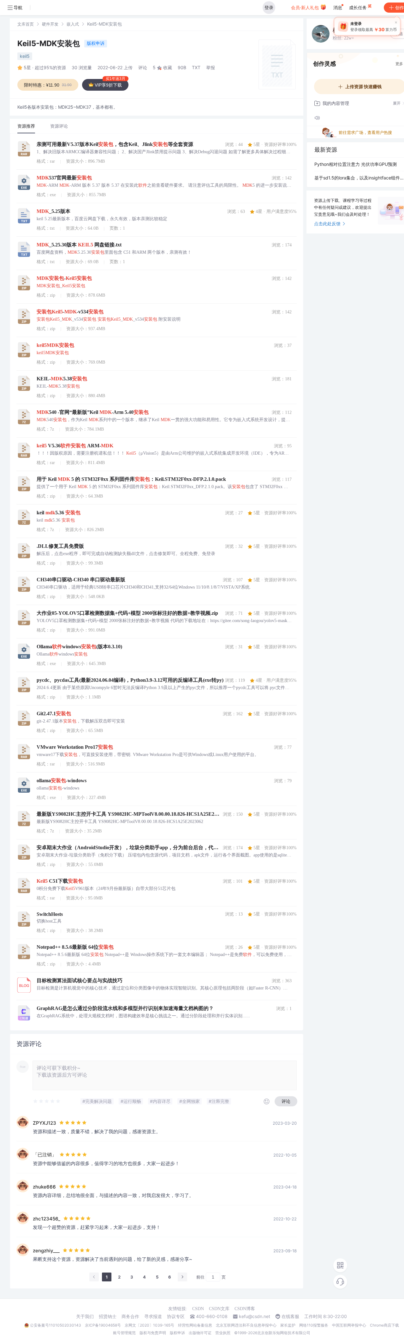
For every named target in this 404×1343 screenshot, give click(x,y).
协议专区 (176, 1316)
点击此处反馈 (327, 223)
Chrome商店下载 (384, 1325)
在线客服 (290, 1316)
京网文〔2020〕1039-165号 (149, 1325)
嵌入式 (73, 24)
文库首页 (25, 24)
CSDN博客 (245, 1308)
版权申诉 (95, 43)
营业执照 (222, 1332)
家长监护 (287, 1325)
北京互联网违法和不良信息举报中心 (246, 1325)
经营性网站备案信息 (195, 1325)
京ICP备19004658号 (103, 1325)
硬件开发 (50, 24)
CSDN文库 (219, 1308)
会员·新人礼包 (305, 7)
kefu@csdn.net (254, 1316)
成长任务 (358, 7)
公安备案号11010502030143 (55, 1325)
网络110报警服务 (313, 1325)
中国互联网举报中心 (349, 1325)
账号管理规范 (124, 1332)
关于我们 (85, 1316)
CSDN (198, 1308)
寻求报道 (153, 1316)
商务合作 (130, 1316)
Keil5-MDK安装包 (49, 43)
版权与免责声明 (153, 1332)
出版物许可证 (200, 1332)
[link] (25, 24)
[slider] (47, 1101)
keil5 (25, 56)
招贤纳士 (107, 1316)
